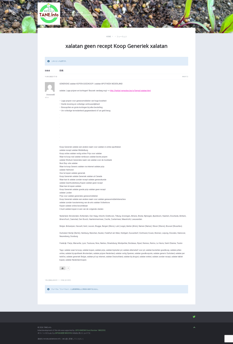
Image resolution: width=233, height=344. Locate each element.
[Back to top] (194, 327)
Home (108, 37)
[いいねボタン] (62, 268)
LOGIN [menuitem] (191, 14)
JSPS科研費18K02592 (63, 333)
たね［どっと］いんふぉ (72, 12)
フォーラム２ (122, 37)
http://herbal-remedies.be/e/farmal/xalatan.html (130, 90)
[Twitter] (194, 317)
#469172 (185, 76)
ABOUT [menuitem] (180, 14)
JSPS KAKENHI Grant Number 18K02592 (90, 330)
